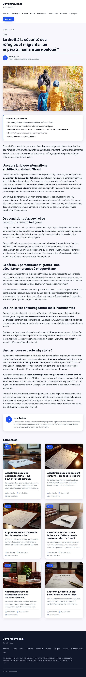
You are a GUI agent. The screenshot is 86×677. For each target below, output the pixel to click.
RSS (4, 652)
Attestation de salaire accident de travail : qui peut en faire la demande (18, 475)
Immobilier (53, 14)
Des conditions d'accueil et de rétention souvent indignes (30, 126)
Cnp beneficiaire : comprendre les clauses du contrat (21, 534)
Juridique (15, 14)
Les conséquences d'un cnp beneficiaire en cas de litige (61, 593)
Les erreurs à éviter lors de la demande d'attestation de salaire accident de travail (62, 535)
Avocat (25, 14)
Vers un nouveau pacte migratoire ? (21, 136)
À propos (73, 14)
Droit (32, 14)
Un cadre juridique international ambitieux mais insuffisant (30, 122)
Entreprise (41, 14)
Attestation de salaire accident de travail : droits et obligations (63, 474)
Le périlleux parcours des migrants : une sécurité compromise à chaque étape (38, 129)
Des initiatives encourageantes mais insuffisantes (27, 133)
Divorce (63, 14)
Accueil (6, 14)
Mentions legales (77, 649)
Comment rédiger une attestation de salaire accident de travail (16, 594)
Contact (8, 19)
